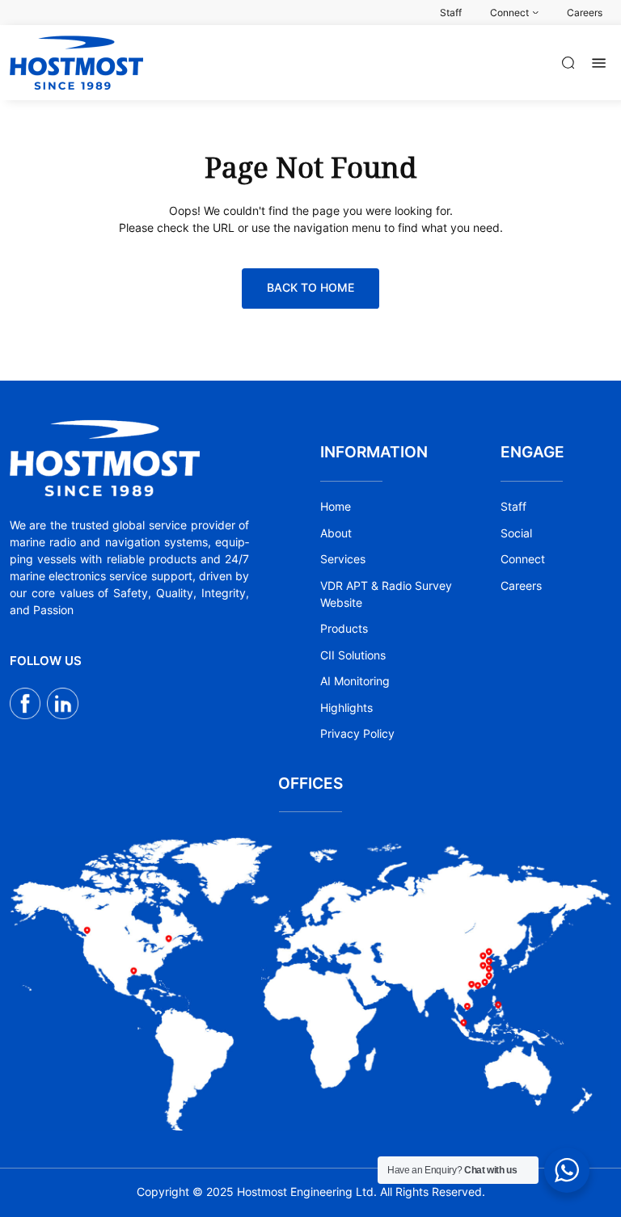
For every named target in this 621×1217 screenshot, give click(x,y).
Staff (513, 506)
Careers (521, 585)
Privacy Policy (357, 733)
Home (335, 506)
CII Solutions (353, 655)
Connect (523, 559)
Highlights (346, 707)
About (336, 533)
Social (516, 533)
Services (342, 559)
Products (344, 628)
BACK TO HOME (310, 287)
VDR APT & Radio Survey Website (386, 594)
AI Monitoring (355, 681)
